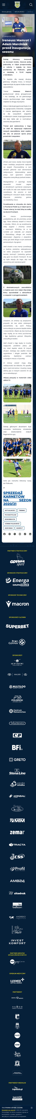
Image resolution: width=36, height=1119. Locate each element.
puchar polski (10, 515)
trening (22, 510)
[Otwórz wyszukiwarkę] (31, 5)
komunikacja (10, 519)
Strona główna (6, 12)
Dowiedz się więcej (8, 1110)
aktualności (10, 510)
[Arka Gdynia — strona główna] (17, 4)
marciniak (9, 528)
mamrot (19, 528)
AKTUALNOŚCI (19, 12)
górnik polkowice (12, 524)
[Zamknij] (32, 1108)
